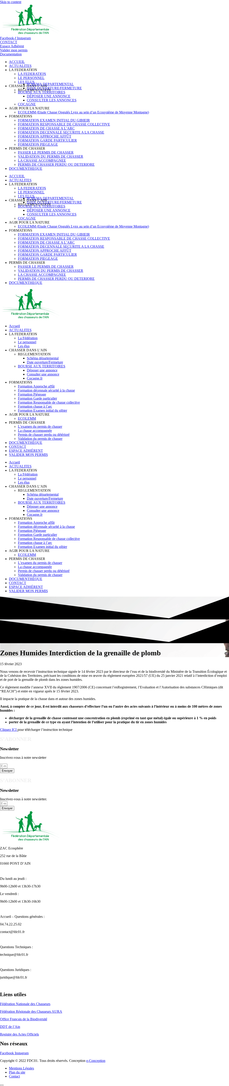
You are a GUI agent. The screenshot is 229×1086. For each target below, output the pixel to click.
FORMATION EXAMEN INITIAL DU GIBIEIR (54, 120)
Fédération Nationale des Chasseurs (25, 1004)
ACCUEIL (17, 62)
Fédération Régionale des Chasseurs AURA (31, 1011)
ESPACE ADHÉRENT (26, 451)
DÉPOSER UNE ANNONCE (48, 96)
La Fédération (28, 338)
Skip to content (10, 2)
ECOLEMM (27, 418)
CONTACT (17, 447)
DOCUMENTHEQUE (25, 168)
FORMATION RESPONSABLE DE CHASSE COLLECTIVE (64, 124)
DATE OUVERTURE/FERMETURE (54, 88)
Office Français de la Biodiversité (23, 1019)
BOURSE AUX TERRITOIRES (41, 92)
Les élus (24, 346)
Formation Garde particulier (37, 398)
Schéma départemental (43, 358)
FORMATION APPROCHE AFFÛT (44, 136)
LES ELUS (26, 82)
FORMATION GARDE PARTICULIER (47, 140)
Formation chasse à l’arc (35, 406)
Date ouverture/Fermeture (45, 362)
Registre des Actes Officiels (19, 1034)
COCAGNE (27, 104)
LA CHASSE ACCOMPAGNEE (42, 160)
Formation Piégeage (32, 394)
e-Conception (95, 1061)
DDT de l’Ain (10, 1027)
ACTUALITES (20, 66)
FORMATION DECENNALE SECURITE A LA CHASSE (61, 132)
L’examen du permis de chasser (40, 426)
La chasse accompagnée (35, 430)
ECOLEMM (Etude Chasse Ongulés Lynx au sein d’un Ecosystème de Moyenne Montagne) (83, 112)
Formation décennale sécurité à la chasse (46, 390)
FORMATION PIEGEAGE (38, 144)
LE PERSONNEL (31, 78)
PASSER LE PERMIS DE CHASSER (46, 152)
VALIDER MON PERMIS (28, 455)
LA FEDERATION (32, 74)
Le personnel (27, 342)
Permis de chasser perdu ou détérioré (44, 434)
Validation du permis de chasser (40, 438)
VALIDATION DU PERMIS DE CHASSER (50, 156)
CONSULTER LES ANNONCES (51, 100)
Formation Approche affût (36, 386)
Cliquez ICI (8, 730)
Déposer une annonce (42, 370)
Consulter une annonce (43, 374)
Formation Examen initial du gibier (42, 410)
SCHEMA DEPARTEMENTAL (50, 84)
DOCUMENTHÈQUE (25, 442)
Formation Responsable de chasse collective (49, 402)
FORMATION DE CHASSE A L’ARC (46, 128)
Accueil (14, 326)
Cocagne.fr (34, 378)
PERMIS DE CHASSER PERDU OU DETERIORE (56, 164)
